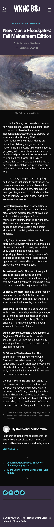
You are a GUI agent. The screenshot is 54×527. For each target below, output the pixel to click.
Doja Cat (10, 412)
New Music (12, 415)
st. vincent (31, 415)
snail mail (22, 415)
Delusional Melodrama (30, 43)
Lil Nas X (46, 412)
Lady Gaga (36, 412)
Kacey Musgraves (23, 412)
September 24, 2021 (29, 48)
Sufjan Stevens (43, 415)
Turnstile (10, 418)
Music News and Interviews (27, 23)
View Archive (10, 449)
